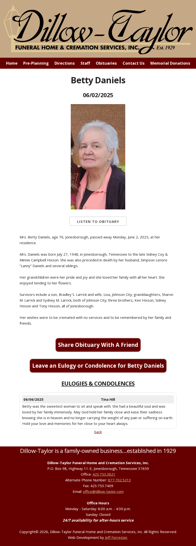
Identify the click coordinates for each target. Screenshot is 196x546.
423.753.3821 (104, 474)
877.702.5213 (119, 480)
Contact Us (134, 63)
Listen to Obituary (98, 221)
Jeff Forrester (116, 537)
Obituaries (106, 63)
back (98, 431)
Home (11, 63)
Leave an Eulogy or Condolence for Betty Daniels (98, 365)
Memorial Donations (170, 63)
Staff (85, 63)
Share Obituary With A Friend (98, 345)
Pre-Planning (36, 63)
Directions (64, 63)
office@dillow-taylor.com (103, 491)
